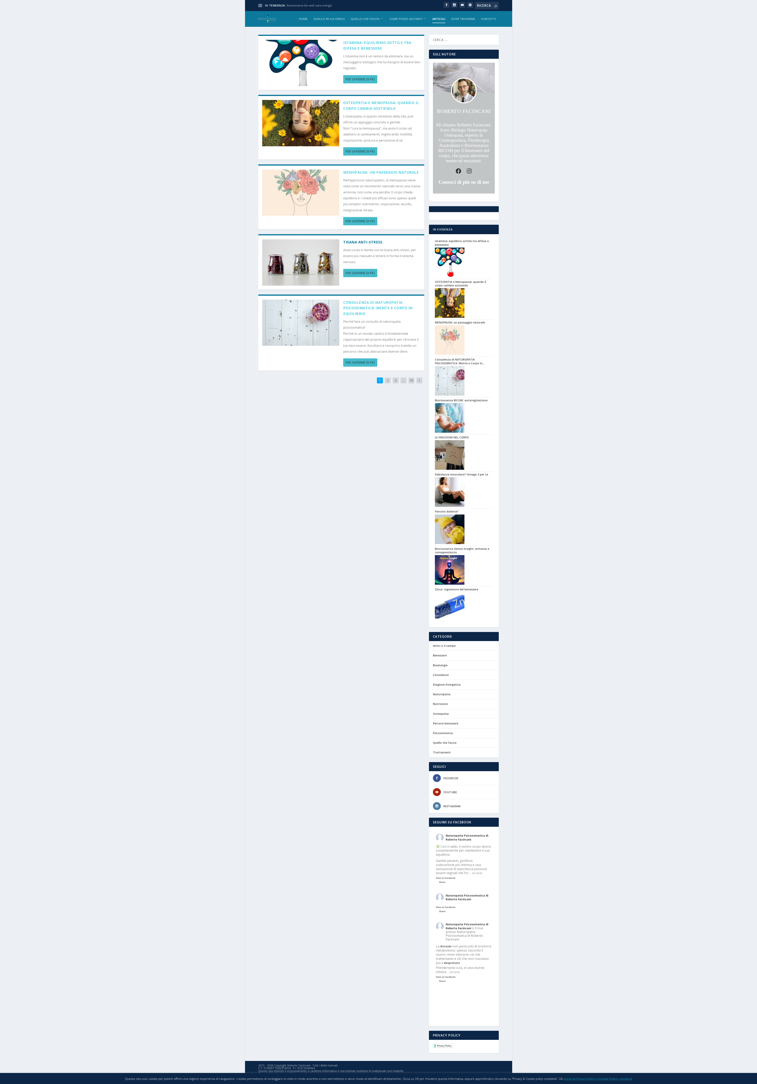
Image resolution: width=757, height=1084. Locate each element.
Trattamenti (442, 752)
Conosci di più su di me (463, 182)
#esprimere (452, 963)
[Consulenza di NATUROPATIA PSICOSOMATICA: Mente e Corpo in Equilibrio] (300, 323)
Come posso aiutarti (406, 19)
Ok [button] (561, 1079)
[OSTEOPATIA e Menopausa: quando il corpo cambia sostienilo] (300, 123)
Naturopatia (441, 694)
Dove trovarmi (463, 19)
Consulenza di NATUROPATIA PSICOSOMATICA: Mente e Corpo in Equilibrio (378, 308)
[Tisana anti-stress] (300, 262)
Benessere (440, 655)
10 (411, 380)
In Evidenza (443, 229)
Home (303, 19)
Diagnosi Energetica (447, 684)
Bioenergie (440, 665)
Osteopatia (441, 714)
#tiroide (445, 946)
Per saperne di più (360, 79)
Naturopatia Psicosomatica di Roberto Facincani (467, 837)
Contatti (488, 19)
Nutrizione (440, 704)
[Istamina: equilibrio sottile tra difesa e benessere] (300, 63)
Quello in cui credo (329, 19)
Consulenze (441, 675)
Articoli (438, 19)
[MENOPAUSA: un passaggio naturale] (300, 193)
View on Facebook (445, 877)
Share (442, 882)
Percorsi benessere (445, 723)
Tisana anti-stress (362, 242)
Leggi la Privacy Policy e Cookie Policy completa (597, 1079)
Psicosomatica (443, 733)
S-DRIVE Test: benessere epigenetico (310, 5)
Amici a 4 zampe (444, 646)
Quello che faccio (365, 19)
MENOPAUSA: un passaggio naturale (381, 172)
